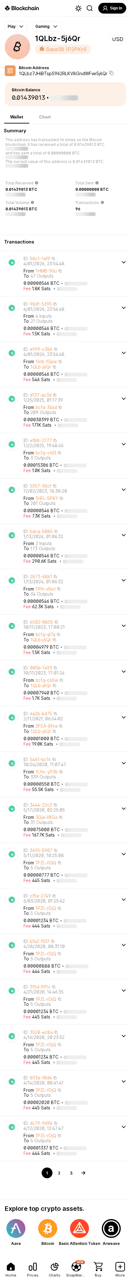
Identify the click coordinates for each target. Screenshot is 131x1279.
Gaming (42, 26)
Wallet (16, 116)
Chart (45, 116)
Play (12, 26)
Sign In (116, 8)
